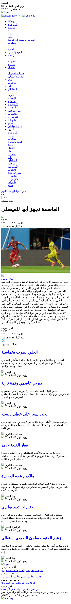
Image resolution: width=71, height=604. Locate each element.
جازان (11, 95)
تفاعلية (12, 101)
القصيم (12, 98)
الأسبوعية (13, 104)
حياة (10, 79)
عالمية (11, 64)
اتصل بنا (5, 582)
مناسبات (12, 113)
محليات (12, 42)
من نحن (35, 589)
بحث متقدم (7, 200)
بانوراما (12, 120)
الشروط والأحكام (20, 589)
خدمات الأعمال (16, 73)
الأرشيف (6, 589)
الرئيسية (12, 24)
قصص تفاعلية (33, 576)
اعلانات (12, 107)
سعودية (12, 61)
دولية (11, 36)
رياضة (11, 55)
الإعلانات (30, 582)
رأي (10, 86)
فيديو (10, 123)
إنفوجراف (13, 116)
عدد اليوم (6, 191)
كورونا (11, 49)
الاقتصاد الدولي (16, 76)
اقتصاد (11, 67)
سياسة (11, 27)
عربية (11, 33)
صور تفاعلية (14, 110)
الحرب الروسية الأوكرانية (21, 39)
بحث (3, 194)
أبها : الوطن (7, 278)
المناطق (12, 89)
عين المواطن (15, 126)
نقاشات (12, 82)
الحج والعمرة (15, 52)
